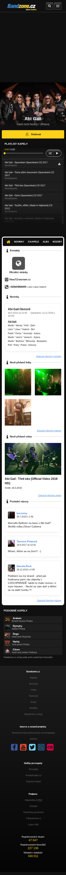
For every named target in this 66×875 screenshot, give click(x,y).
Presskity (33, 769)
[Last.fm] (50, 747)
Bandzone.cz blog (34, 714)
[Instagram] (41, 747)
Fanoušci (33, 696)
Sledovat (36, 134)
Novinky (19, 241)
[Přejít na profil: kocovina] (11, 515)
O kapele (33, 241)
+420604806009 (17, 286)
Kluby (33, 702)
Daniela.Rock (24, 566)
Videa (33, 690)
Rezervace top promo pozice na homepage (33, 733)
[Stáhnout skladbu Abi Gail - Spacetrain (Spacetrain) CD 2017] (59, 164)
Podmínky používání (33, 812)
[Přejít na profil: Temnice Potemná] (11, 543)
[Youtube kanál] (23, 747)
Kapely (33, 677)
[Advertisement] (33, 47)
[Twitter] (32, 747)
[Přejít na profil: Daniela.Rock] (11, 567)
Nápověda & (33, 800)
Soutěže (33, 708)
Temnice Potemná (27, 541)
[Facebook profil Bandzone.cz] (14, 747)
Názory (57, 241)
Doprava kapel (33, 781)
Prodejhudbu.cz (33, 775)
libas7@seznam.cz (20, 279)
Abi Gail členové (19, 309)
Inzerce (33, 739)
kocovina (22, 513)
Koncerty (33, 683)
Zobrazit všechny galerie (49, 430)
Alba (46, 241)
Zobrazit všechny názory (49, 600)
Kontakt (33, 806)
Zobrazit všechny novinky (48, 356)
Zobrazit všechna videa (49, 495)
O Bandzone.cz (33, 818)
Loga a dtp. (33, 824)
